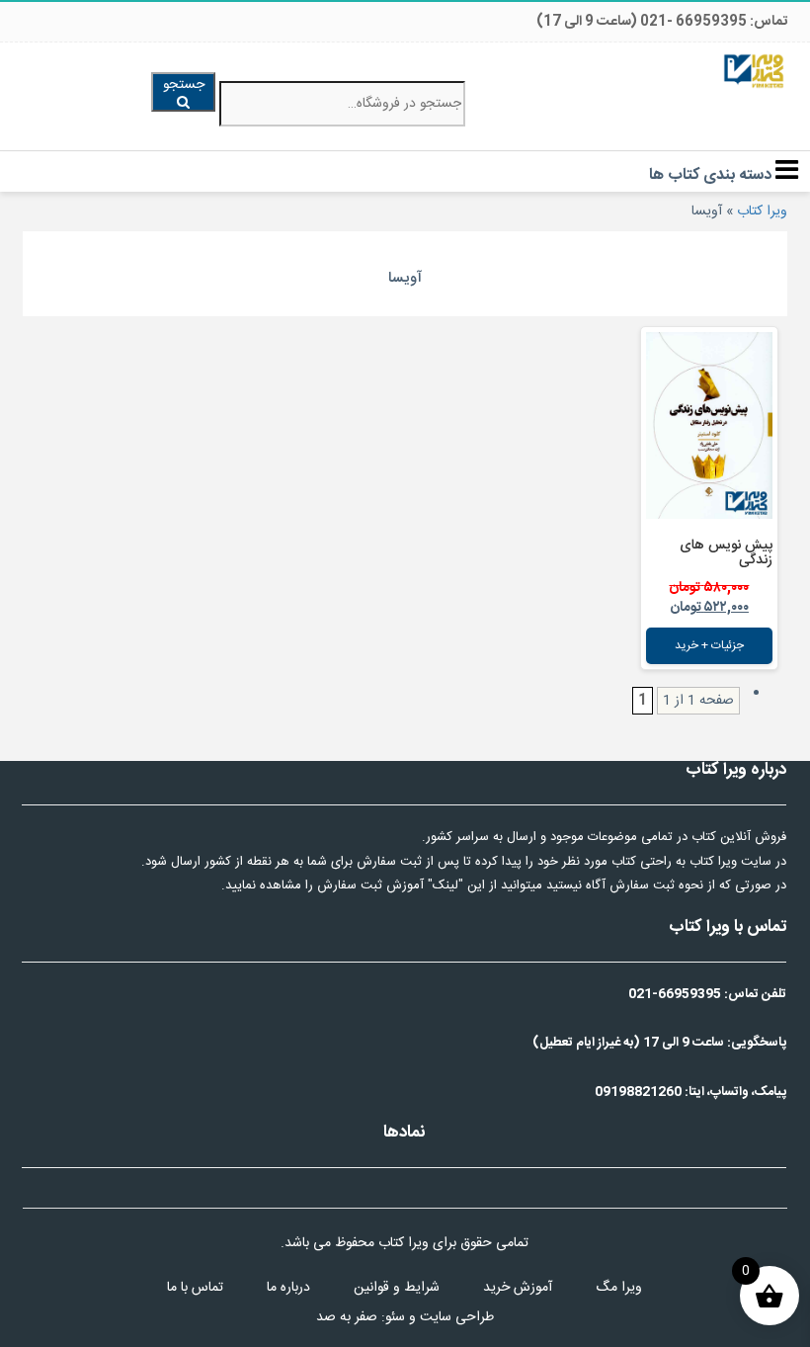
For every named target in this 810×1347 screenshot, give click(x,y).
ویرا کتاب (762, 211)
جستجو (183, 85)
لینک (445, 885)
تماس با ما (195, 1288)
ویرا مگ (619, 1288)
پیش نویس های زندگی (726, 553)
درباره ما (288, 1288)
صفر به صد (346, 1317)
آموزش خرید (517, 1288)
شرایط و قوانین (397, 1288)
